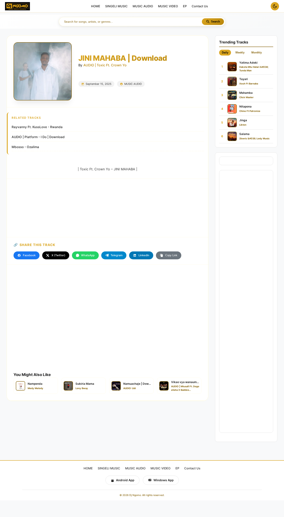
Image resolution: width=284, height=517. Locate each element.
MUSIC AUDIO (143, 6)
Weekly (239, 52)
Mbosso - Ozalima (25, 147)
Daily (225, 52)
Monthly (256, 52)
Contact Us (200, 6)
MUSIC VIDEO (168, 6)
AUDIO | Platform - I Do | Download (38, 137)
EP (185, 6)
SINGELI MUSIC (116, 6)
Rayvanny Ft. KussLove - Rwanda (37, 127)
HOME (95, 6)
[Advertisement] (107, 208)
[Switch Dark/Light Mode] (275, 6)
